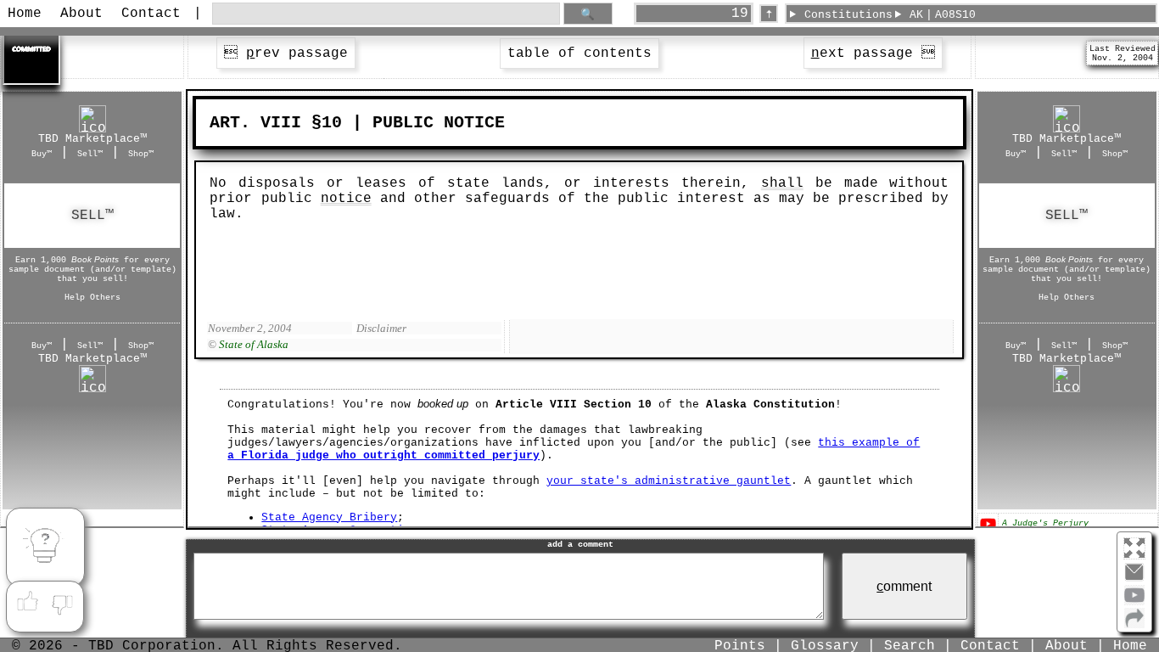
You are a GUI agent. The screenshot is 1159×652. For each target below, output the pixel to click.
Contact (151, 13)
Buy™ (41, 154)
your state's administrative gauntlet (668, 481)
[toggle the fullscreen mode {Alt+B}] (1134, 547)
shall (782, 183)
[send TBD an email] (1134, 579)
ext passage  (873, 53)
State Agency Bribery (329, 517)
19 (739, 13)
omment (904, 586)
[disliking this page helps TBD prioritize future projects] (62, 601)
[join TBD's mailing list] (1134, 624)
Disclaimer (381, 328)
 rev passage (286, 53)
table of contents (579, 53)
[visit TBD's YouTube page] (1134, 602)
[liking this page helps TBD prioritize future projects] (27, 601)
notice (346, 198)
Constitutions (848, 14)
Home (25, 13)
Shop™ (141, 154)
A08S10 (955, 14)
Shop (92, 215)
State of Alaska (253, 344)
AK (916, 14)
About (81, 13)
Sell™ (90, 154)
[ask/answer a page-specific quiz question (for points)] (45, 547)
